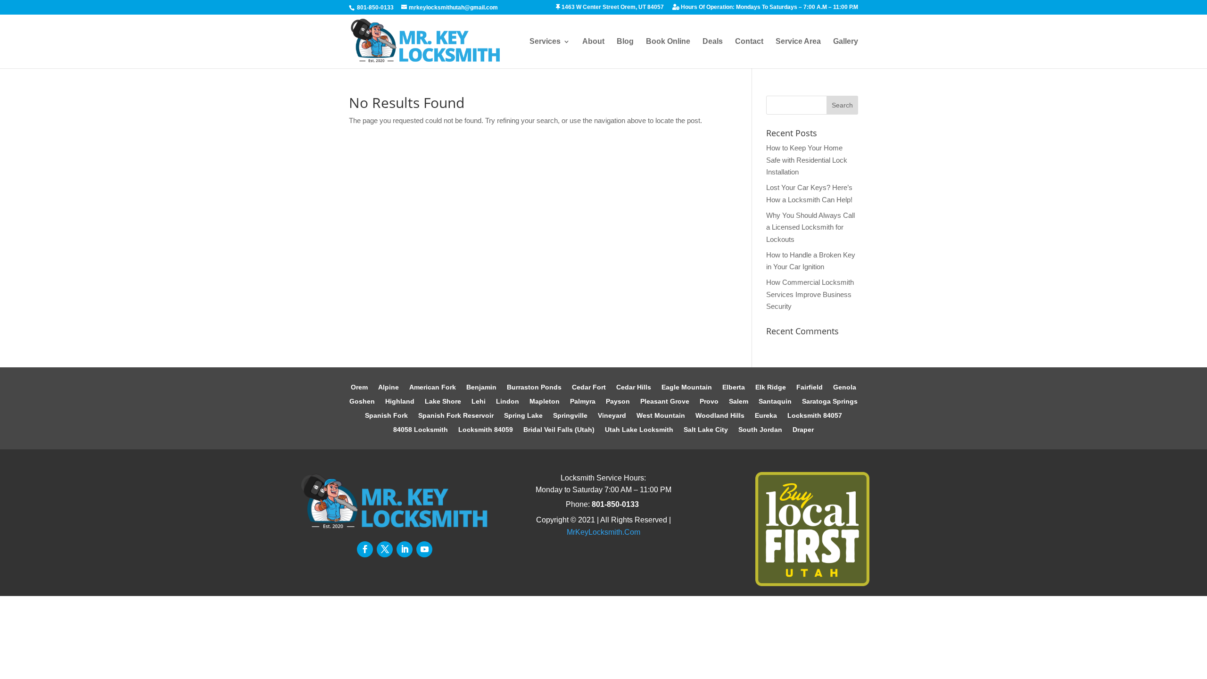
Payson (618, 401)
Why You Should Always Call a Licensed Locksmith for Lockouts (810, 227)
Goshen (362, 401)
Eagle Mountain (686, 387)
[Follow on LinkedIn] (405, 549)
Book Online (668, 41)
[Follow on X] (385, 549)
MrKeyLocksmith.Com (603, 532)
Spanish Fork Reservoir (456, 415)
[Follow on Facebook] (365, 549)
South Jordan (760, 429)
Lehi (478, 401)
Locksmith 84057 (814, 415)
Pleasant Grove (664, 401)
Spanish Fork (386, 415)
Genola (844, 387)
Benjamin (481, 387)
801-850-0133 (375, 7)
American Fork (432, 387)
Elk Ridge (770, 387)
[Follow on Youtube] (424, 549)
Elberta (733, 387)
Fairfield (809, 387)
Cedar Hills (633, 387)
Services (545, 41)
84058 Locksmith (420, 429)
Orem (359, 387)
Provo (709, 401)
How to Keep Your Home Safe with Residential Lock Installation (806, 160)
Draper (803, 429)
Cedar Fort (589, 387)
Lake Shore (443, 401)
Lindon (507, 401)
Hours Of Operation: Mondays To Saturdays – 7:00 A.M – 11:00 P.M (768, 7)
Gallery (845, 41)
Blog (625, 41)
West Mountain (661, 415)
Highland (399, 401)
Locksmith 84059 (485, 429)
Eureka (766, 415)
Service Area (798, 41)
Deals (713, 41)
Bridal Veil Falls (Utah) (559, 429)
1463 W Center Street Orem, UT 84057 (612, 7)
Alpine (388, 387)
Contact (749, 41)
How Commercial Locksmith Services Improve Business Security (810, 294)
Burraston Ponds (534, 387)
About (593, 41)
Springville (570, 415)
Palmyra (582, 401)
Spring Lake (523, 415)
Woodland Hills (719, 415)
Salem (738, 401)
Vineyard (612, 415)
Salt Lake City (706, 429)
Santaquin (775, 401)
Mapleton (544, 401)
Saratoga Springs (830, 401)
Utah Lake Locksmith (639, 429)
